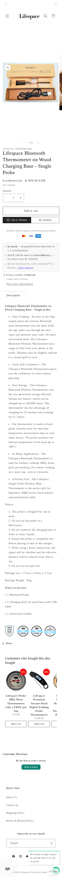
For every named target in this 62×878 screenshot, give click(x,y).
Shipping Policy (15, 812)
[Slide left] (23, 142)
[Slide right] (38, 142)
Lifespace (25, 872)
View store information (19, 284)
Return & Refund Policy (20, 820)
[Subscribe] (51, 843)
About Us (11, 797)
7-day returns (25, 267)
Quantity (7, 191)
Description (13, 295)
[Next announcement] (56, 4)
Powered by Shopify (40, 872)
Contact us (12, 805)
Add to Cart (16, 724)
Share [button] (9, 643)
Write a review (31, 767)
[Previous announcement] (6, 4)
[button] (7, 16)
